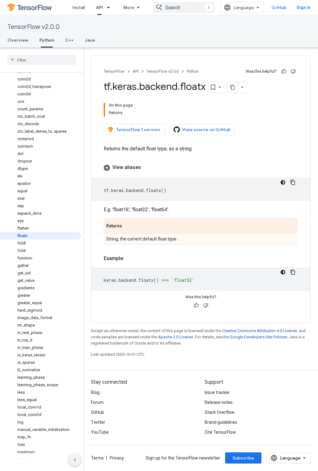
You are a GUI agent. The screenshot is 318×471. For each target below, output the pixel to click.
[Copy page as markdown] (232, 87)
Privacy (117, 457)
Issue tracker (217, 392)
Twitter (98, 422)
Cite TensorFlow (220, 432)
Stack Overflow (219, 412)
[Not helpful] (293, 71)
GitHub (279, 7)
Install (78, 7)
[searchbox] (41, 60)
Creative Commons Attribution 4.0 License (259, 330)
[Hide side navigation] (75, 460)
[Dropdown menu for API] (110, 7)
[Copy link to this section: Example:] (130, 258)
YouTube (100, 432)
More (128, 7)
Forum (97, 402)
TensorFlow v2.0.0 (33, 27)
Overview (17, 40)
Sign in (304, 7)
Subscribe (243, 458)
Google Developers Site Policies (258, 337)
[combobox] (184, 7)
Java (90, 40)
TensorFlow (114, 71)
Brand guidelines (221, 422)
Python (46, 40)
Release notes (219, 402)
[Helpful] (283, 71)
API (99, 7)
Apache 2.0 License (175, 337)
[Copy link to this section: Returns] (128, 226)
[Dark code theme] (283, 182)
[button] (201, 167)
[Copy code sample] (293, 182)
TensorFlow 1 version (138, 129)
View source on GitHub (206, 129)
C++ (69, 40)
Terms (97, 457)
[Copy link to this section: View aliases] (147, 167)
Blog (95, 392)
